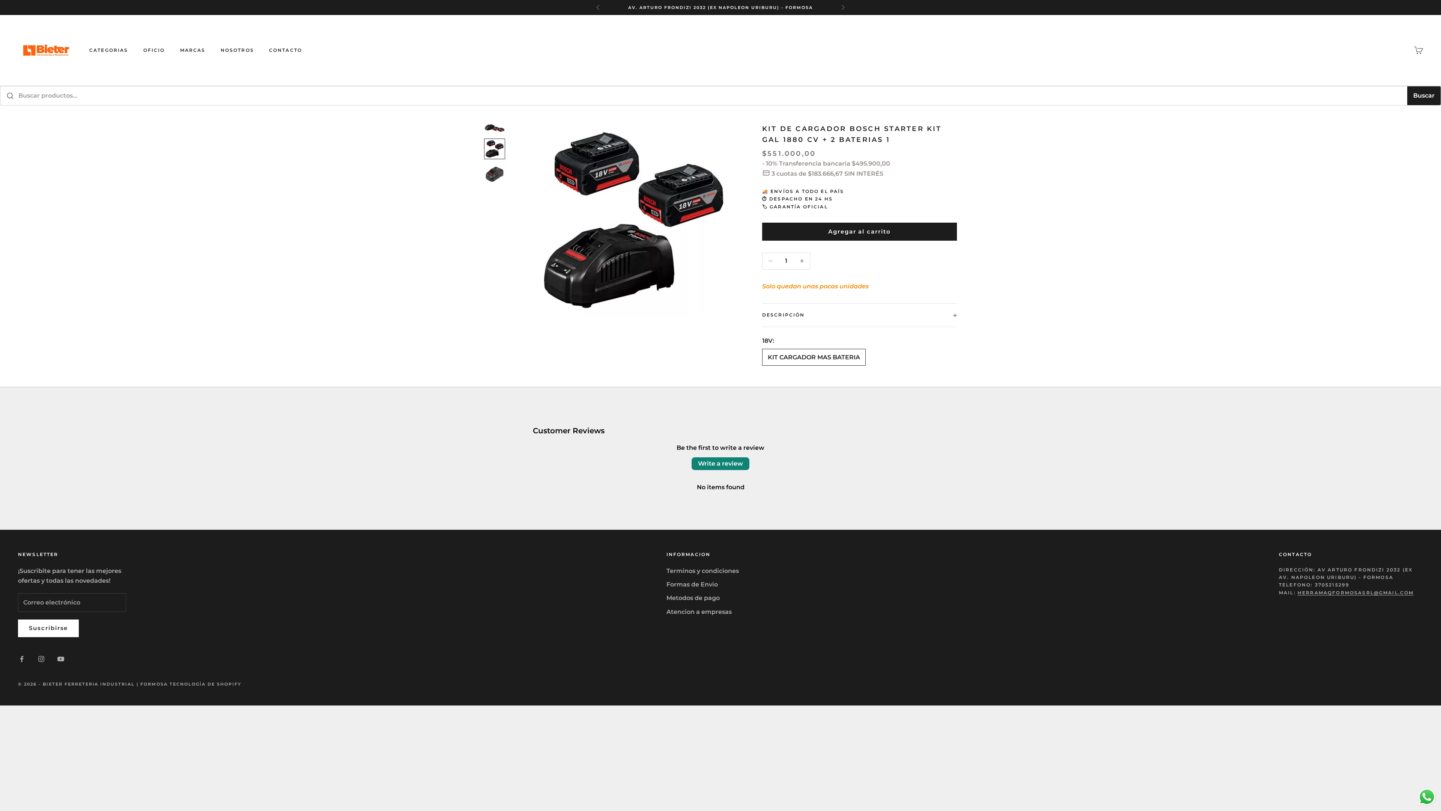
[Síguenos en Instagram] (41, 659)
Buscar (1424, 95)
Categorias (108, 50)
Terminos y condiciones (702, 570)
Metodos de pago (693, 597)
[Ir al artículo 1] (494, 128)
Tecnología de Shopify (205, 684)
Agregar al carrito (859, 231)
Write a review (720, 463)
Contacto (285, 50)
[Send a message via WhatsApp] (1427, 797)
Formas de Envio (692, 584)
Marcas (193, 50)
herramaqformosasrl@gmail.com (1356, 592)
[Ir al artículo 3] (494, 174)
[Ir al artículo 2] (494, 149)
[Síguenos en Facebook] (22, 659)
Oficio (154, 50)
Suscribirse (48, 628)
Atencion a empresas (699, 611)
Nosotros (237, 50)
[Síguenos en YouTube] (61, 659)
